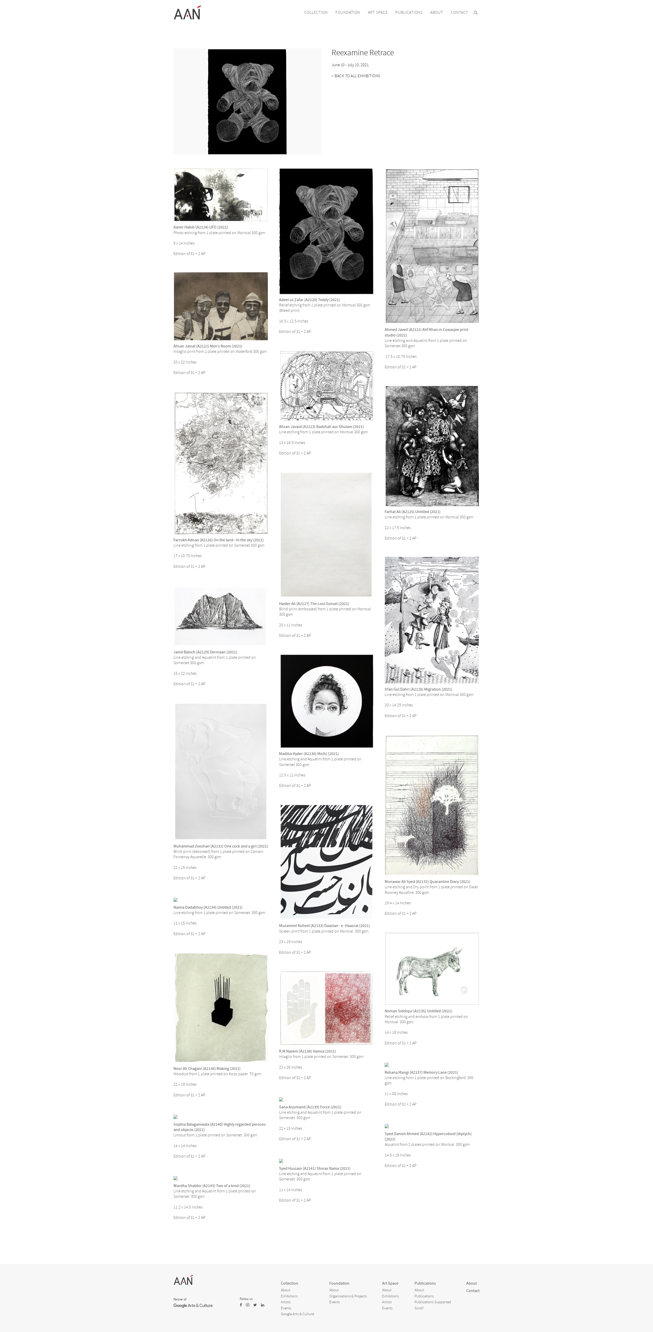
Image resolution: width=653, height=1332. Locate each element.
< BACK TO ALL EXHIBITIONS (356, 75)
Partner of (179, 1299)
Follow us (246, 1299)
